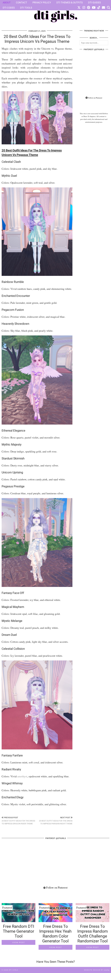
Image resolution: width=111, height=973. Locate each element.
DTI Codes (9, 7)
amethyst (22, 776)
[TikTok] (98, 7)
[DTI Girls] (55, 13)
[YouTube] (93, 7)
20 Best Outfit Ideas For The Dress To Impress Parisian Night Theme (55, 820)
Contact (21, 2)
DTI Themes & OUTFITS (69, 2)
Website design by (96, 970)
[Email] (103, 7)
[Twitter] (79, 7)
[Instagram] (83, 7)
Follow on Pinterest (95, 98)
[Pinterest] (88, 7)
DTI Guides (94, 2)
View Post (18, 942)
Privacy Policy (41, 2)
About (7, 2)
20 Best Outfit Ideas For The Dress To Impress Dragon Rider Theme (18, 820)
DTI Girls (13, 970)
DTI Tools (26, 7)
